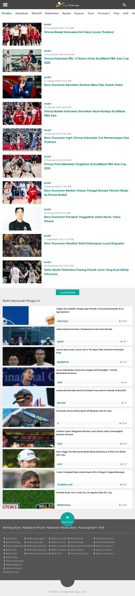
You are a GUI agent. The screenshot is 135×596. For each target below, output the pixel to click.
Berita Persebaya (79, 553)
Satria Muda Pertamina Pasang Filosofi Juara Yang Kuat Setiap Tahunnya (86, 271)
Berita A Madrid (14, 568)
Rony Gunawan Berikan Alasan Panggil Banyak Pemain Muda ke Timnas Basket (86, 192)
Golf (125, 13)
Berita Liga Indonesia (37, 553)
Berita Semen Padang (82, 545)
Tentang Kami (12, 527)
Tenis (91, 13)
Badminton (52, 13)
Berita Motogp (13, 542)
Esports (79, 13)
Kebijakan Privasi (34, 527)
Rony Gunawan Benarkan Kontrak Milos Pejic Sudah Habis (83, 84)
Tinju (116, 13)
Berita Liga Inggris (35, 538)
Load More (67, 292)
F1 (58, 423)
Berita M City (12, 571)
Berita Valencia (13, 564)
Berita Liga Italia (35, 542)
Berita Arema (77, 549)
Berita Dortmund (104, 545)
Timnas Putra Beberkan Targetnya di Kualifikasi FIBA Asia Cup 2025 (85, 166)
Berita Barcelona (104, 538)
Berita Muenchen (15, 560)
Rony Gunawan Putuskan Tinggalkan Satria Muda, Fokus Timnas (82, 218)
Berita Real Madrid (105, 542)
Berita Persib (77, 538)
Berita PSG (56, 553)
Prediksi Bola (63, 505)
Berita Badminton (14, 545)
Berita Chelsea (58, 549)
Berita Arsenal (58, 542)
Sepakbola (21, 13)
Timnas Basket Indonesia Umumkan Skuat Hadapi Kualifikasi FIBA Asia (84, 113)
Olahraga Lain (64, 484)
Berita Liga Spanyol (36, 545)
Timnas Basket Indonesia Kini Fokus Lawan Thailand (79, 32)
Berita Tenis (11, 553)
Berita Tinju (11, 549)
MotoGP (37, 13)
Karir (101, 527)
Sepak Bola (62, 321)
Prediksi (7, 13)
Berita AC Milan (104, 549)
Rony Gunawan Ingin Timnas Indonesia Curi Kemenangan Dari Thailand (86, 139)
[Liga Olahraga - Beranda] (67, 4)
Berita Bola (11, 538)
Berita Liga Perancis (37, 549)
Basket (66, 13)
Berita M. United (59, 538)
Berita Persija (77, 542)
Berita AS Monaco (105, 553)
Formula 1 (104, 13)
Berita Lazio (12, 557)
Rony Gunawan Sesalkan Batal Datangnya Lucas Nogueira (84, 243)
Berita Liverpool (59, 545)
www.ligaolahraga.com (72, 591)
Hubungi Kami (87, 527)
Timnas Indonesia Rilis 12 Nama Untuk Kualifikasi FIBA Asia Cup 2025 (86, 60)
